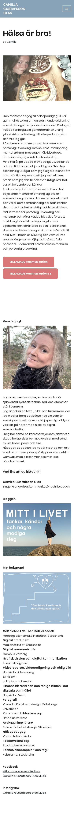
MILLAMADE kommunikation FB (30, 273)
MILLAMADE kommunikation (28, 262)
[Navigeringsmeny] (66, 9)
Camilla (12, 42)
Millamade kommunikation (21, 771)
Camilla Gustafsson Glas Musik (24, 776)
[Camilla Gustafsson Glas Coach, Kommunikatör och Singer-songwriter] (15, 9)
